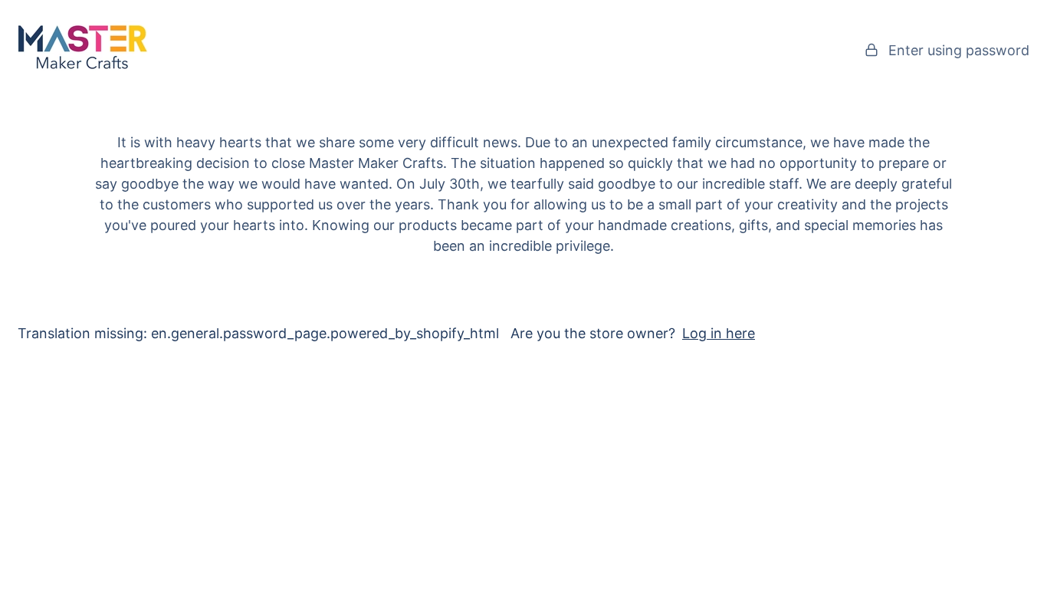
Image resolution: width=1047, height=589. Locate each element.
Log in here (718, 333)
